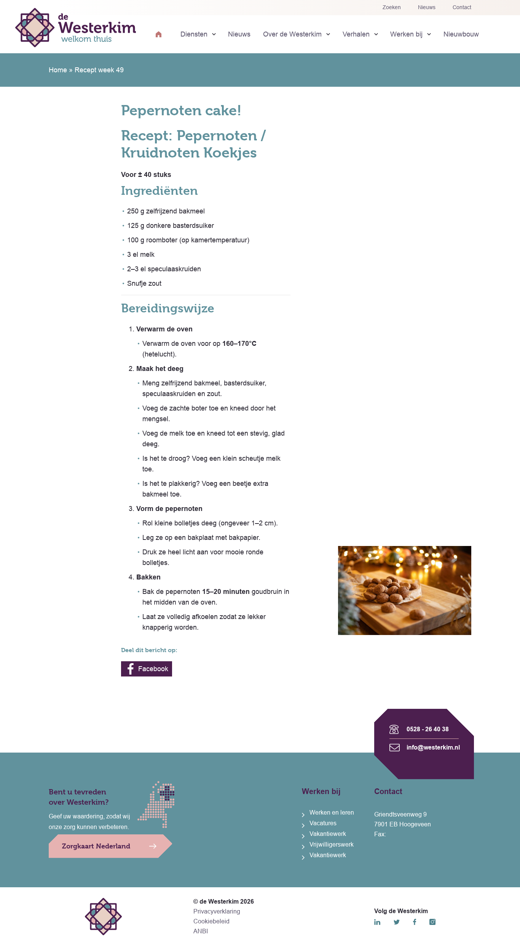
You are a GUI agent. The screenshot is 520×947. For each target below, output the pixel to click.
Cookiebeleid (211, 921)
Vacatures (323, 823)
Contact (462, 7)
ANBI (200, 931)
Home (58, 70)
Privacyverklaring (216, 911)
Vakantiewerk (327, 834)
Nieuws (426, 7)
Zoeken (392, 7)
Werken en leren (331, 812)
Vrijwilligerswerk (331, 844)
